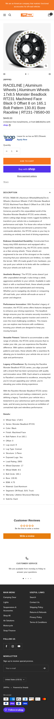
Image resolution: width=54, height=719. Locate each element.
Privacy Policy (36, 617)
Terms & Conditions (38, 622)
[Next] (49, 74)
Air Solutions (8, 620)
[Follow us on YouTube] (19, 646)
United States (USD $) (13, 680)
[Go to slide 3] (28, 578)
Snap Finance (9, 630)
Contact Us (34, 602)
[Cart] (49, 15)
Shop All (6, 615)
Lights (6, 602)
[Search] (10, 15)
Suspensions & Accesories (9, 609)
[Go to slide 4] (30, 578)
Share (6, 182)
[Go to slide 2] (25, 578)
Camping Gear (9, 597)
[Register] (44, 668)
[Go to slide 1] (23, 578)
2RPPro (7, 80)
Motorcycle (8, 625)
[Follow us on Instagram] (13, 646)
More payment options (27, 176)
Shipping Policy (36, 607)
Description (10, 193)
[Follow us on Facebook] (6, 646)
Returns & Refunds (38, 612)
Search (33, 597)
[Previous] (4, 74)
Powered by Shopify (20, 687)
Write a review (27, 536)
